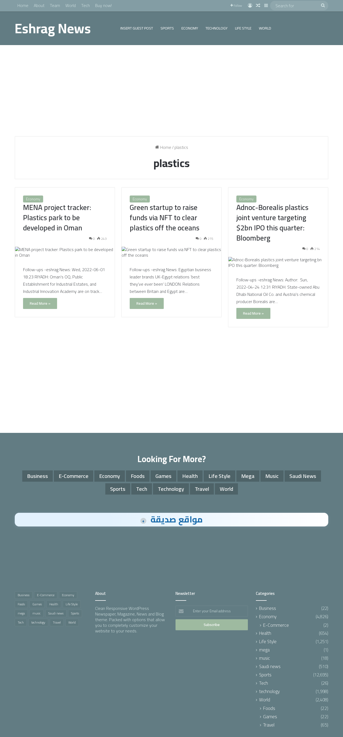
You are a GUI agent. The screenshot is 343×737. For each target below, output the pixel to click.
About (39, 5)
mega (248, 476)
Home (22, 5)
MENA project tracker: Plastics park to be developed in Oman (57, 217)
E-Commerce (73, 476)
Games (163, 476)
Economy (189, 28)
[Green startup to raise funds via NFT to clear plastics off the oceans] (171, 252)
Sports (167, 28)
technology (217, 28)
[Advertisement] (171, 90)
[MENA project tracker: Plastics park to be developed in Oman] (65, 252)
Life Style (243, 28)
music (272, 476)
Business (37, 476)
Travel (202, 489)
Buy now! (103, 5)
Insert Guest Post (136, 28)
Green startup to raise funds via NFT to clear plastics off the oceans (164, 217)
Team (55, 5)
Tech (85, 5)
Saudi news (302, 476)
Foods (138, 476)
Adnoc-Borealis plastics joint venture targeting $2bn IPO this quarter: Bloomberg (272, 222)
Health (190, 476)
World (70, 5)
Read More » (40, 303)
